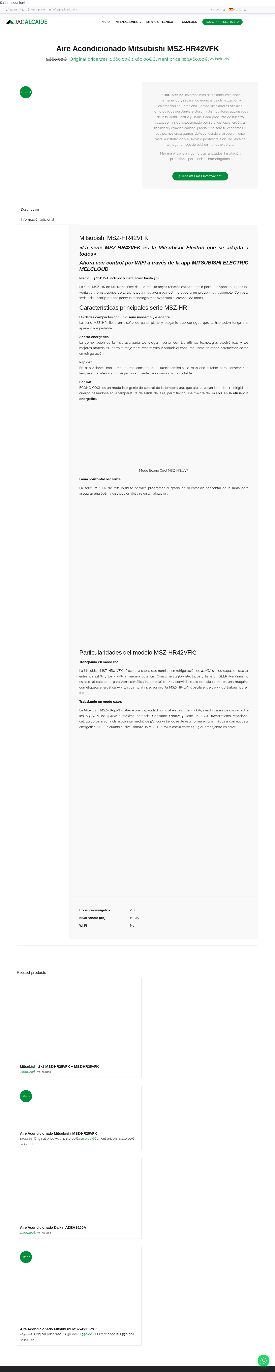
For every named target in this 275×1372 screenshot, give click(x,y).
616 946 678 (38, 9)
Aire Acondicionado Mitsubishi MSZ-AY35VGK (58, 1329)
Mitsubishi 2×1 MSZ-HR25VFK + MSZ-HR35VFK (59, 1067)
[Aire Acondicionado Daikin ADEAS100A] (67, 1219)
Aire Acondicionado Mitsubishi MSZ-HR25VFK (58, 1133)
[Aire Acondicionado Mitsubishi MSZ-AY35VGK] (67, 1320)
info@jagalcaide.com (65, 9)
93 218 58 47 (17, 9)
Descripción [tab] (30, 209)
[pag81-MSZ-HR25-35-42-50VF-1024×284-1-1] (75, 110)
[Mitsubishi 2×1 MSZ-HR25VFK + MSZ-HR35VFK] (67, 1058)
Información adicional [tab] (37, 219)
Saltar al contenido (14, 3)
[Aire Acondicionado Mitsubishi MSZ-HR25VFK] (67, 1124)
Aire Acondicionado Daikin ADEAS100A (53, 1227)
